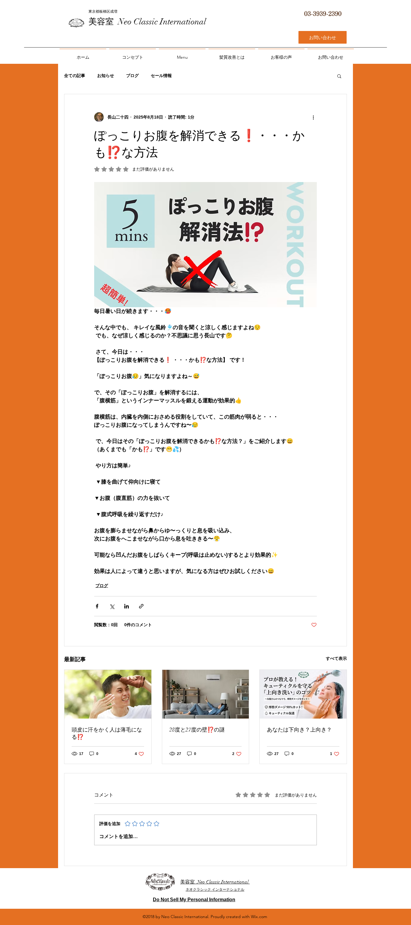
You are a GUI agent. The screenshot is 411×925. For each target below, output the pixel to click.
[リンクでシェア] (141, 606)
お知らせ (105, 75)
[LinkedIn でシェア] (126, 606)
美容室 (103, 22)
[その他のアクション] (313, 117)
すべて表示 (336, 658)
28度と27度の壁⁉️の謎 (197, 729)
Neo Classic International (162, 22)
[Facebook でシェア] (97, 606)
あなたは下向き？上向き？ (299, 729)
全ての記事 (74, 75)
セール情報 (161, 75)
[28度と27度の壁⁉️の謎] (205, 694)
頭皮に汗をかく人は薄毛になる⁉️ (107, 733)
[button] (339, 75)
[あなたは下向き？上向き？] (303, 694)
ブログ (132, 75)
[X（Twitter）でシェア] (112, 606)
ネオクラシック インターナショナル (215, 889)
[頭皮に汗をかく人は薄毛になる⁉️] (107, 694)
